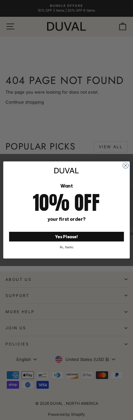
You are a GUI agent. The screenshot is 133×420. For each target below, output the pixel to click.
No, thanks (66, 247)
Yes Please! (66, 236)
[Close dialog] (125, 166)
